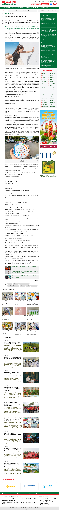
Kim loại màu (44, 102)
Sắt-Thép (43, 100)
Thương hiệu (27, 7)
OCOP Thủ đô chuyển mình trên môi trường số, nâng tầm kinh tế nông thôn (22, 10)
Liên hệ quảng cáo (45, 4)
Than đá (51, 100)
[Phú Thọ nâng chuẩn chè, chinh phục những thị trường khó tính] (31, 347)
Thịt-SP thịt (52, 87)
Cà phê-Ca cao (52, 73)
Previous (1, 486)
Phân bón (43, 83)
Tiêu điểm (6, 7)
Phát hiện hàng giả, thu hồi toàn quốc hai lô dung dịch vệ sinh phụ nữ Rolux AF (20, 317)
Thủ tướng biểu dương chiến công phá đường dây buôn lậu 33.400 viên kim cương (12, 389)
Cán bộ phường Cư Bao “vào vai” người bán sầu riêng (48, 10)
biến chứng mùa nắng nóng (13, 285)
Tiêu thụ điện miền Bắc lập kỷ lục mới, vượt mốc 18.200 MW (24, 266)
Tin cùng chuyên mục (8, 289)
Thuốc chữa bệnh (45, 106)
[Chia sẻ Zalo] (3, 21)
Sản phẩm (33, 7)
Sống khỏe (43, 7)
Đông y (51, 96)
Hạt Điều (51, 75)
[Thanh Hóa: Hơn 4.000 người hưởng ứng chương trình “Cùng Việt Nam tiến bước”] (31, 407)
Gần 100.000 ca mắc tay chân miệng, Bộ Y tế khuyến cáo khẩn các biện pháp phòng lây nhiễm (32, 332)
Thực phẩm (44, 87)
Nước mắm (44, 92)
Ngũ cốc (43, 79)
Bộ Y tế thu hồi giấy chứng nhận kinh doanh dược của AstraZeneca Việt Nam (48, 66)
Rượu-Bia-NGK (52, 83)
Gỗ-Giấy (51, 81)
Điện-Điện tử (52, 94)
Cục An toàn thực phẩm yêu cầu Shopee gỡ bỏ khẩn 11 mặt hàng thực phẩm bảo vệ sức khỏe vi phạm (32, 302)
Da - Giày (51, 92)
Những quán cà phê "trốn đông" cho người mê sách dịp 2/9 (12, 373)
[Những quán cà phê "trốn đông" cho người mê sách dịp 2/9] (31, 377)
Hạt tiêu (43, 77)
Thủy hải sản (52, 89)
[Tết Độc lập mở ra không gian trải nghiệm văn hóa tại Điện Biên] (31, 453)
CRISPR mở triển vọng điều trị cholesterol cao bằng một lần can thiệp (12, 435)
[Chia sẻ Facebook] (3, 23)
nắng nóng (16, 283)
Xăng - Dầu (44, 94)
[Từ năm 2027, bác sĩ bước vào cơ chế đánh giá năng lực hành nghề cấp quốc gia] (7, 296)
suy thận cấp (34, 285)
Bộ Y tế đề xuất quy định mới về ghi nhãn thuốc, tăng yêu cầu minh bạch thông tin (20, 302)
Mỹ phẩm (43, 96)
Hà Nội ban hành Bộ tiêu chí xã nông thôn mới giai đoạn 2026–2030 (12, 465)
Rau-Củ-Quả (52, 79)
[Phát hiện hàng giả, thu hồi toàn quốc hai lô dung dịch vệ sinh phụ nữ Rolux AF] (20, 311)
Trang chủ (7, 13)
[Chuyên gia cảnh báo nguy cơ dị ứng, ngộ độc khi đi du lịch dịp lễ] (7, 326)
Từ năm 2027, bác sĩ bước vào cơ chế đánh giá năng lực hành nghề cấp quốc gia (7, 302)
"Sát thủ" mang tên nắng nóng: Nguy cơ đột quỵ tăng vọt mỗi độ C (19, 26)
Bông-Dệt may (52, 102)
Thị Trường (37, 7)
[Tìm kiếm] (56, 4)
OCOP (51, 104)
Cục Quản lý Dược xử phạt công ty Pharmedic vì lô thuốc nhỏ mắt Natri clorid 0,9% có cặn (32, 317)
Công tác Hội (11, 7)
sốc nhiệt (22, 285)
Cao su (43, 75)
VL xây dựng (52, 98)
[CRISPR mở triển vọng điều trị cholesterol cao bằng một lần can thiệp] (31, 438)
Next (58, 486)
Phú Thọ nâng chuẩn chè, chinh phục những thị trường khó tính (12, 343)
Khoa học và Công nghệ (19, 7)
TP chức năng (44, 98)
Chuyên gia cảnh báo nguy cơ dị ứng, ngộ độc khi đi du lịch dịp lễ (7, 332)
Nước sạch (44, 85)
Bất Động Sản (52, 106)
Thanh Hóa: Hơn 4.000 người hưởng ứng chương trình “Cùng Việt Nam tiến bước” (12, 404)
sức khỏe (10, 283)
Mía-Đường (52, 77)
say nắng (28, 285)
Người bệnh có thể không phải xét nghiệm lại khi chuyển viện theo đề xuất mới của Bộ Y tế (20, 332)
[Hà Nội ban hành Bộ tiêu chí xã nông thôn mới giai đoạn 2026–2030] (31, 468)
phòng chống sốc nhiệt (24, 283)
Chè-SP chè (44, 81)
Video (47, 7)
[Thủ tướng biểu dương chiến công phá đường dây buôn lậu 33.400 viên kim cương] (31, 392)
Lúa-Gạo (43, 73)
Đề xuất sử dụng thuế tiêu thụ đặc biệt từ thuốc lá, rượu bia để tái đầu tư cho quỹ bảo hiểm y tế (7, 317)
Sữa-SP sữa (52, 85)
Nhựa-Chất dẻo (44, 104)
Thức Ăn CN (44, 89)
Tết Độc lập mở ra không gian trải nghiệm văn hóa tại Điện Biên (12, 449)
